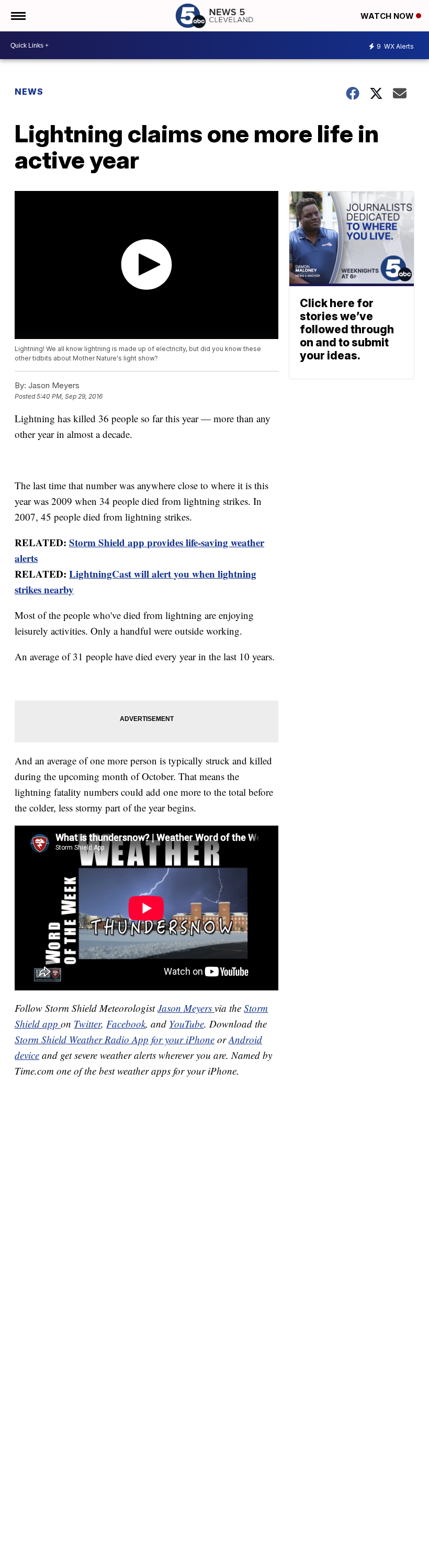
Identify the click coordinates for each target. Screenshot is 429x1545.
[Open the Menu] (17, 15)
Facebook (125, 1023)
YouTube (186, 1023)
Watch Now (388, 16)
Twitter (87, 1023)
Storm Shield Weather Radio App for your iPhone (114, 1039)
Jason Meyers (185, 1007)
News (29, 91)
